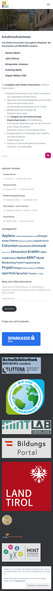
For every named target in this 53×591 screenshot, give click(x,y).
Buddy (5, 240)
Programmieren (31, 262)
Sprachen (22, 273)
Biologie (42, 236)
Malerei (13, 258)
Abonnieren (9, 309)
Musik (40, 258)
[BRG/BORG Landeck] (6, 4)
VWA (41, 274)
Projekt (7, 268)
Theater (32, 273)
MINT (31, 258)
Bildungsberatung (30, 236)
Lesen (5, 258)
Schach (40, 268)
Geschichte (25, 246)
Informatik (39, 246)
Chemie (13, 240)
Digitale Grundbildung (26, 241)
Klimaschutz (19, 252)
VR (38, 274)
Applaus (8, 236)
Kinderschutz (6, 252)
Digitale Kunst (41, 240)
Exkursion (10, 246)
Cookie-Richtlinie (19, 581)
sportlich (9, 273)
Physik (19, 262)
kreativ (33, 251)
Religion (18, 267)
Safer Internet (29, 268)
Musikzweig (9, 262)
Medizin (21, 258)
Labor (43, 251)
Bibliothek (20, 236)
